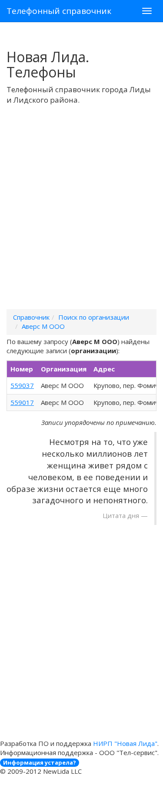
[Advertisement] (81, 218)
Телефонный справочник (59, 11)
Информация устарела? (39, 762)
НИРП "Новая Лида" (125, 743)
